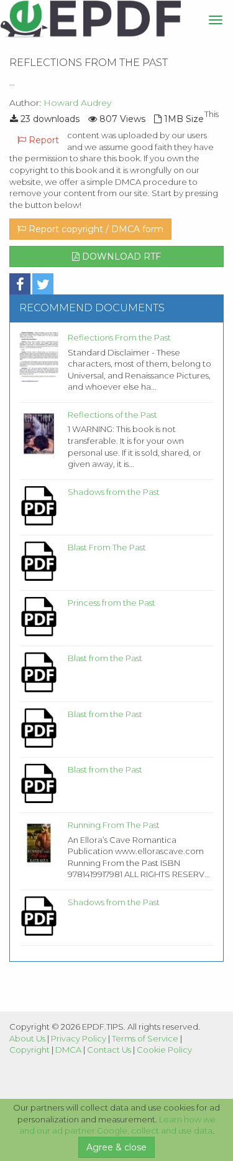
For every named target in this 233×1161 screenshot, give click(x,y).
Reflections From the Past (119, 337)
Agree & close (116, 1147)
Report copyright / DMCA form (94, 229)
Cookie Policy (164, 1050)
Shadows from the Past (114, 492)
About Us (27, 1038)
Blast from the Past (105, 658)
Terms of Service (145, 1038)
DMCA (68, 1050)
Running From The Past (114, 825)
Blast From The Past (107, 547)
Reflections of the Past (112, 415)
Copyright (29, 1050)
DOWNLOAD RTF (120, 256)
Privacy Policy (78, 1038)
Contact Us (109, 1050)
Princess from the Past (111, 603)
